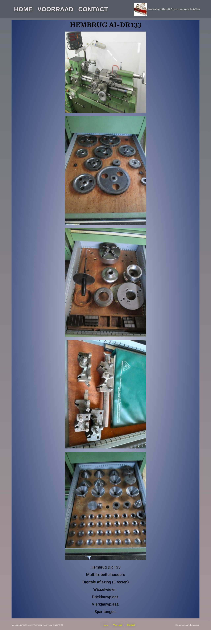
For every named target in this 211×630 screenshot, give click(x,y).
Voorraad (55, 9)
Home (23, 9)
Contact (93, 9)
